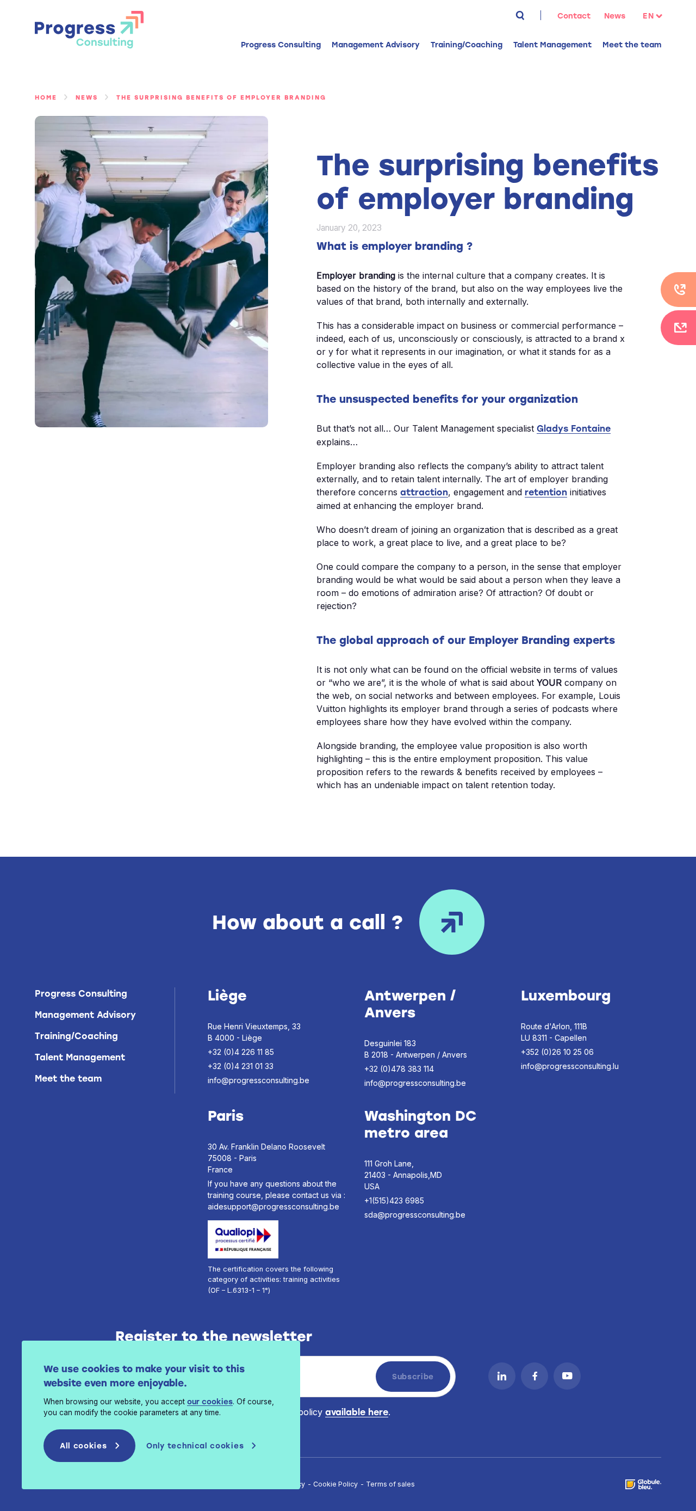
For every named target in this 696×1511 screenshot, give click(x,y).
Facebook (534, 1376)
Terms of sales (390, 1484)
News (614, 16)
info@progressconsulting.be (258, 1080)
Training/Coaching (76, 1036)
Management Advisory (85, 1015)
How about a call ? (307, 922)
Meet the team (631, 45)
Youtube (567, 1376)
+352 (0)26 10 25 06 (557, 1052)
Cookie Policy (335, 1484)
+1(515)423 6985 (394, 1200)
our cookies (210, 1401)
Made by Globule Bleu (643, 1484)
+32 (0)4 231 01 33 (241, 1066)
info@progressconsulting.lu (570, 1066)
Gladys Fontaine (574, 428)
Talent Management (80, 1057)
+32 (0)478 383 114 (399, 1068)
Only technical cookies (195, 1445)
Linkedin (501, 1376)
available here (356, 1412)
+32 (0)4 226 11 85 (241, 1052)
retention (546, 492)
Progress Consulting (89, 29)
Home (46, 97)
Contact (574, 16)
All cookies (83, 1445)
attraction (424, 492)
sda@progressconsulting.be (414, 1214)
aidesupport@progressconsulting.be (273, 1206)
